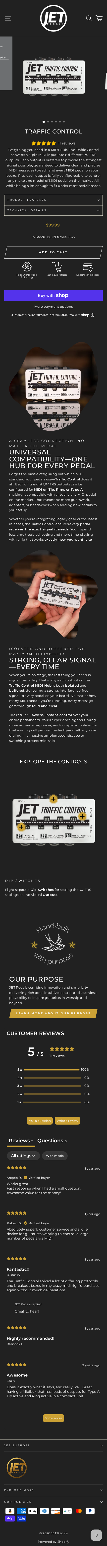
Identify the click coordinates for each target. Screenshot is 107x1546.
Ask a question (40, 1121)
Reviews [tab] (21, 1141)
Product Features (27, 199)
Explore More (19, 1490)
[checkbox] (55, 1155)
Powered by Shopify (53, 1542)
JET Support (17, 1445)
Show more (53, 1418)
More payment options (53, 306)
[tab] (52, 1141)
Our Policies (18, 1502)
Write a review (67, 1121)
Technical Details (27, 210)
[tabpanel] (53, 1289)
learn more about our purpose (53, 1013)
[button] (53, 1069)
